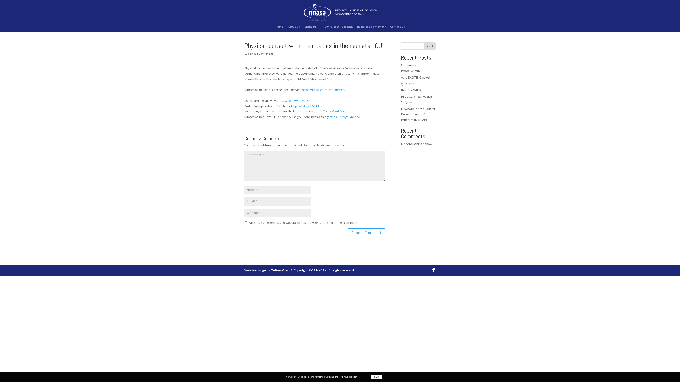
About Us (294, 26)
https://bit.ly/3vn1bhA (345, 117)
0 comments (266, 53)
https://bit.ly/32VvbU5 (306, 106)
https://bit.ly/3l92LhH (294, 101)
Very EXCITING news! (415, 77)
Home (279, 26)
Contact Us (397, 26)
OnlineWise (279, 270)
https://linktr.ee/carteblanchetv (323, 90)
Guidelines (250, 53)
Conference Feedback (339, 26)
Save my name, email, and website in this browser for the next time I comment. (303, 223)
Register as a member (371, 26)
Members (310, 26)
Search (430, 46)
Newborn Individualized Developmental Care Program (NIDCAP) (418, 114)
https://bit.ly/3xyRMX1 (330, 111)
